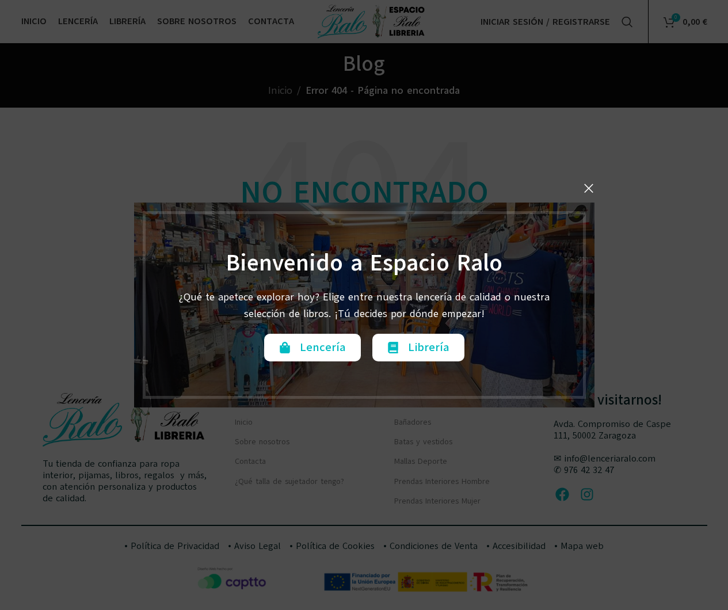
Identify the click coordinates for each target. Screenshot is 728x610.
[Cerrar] (588, 188)
